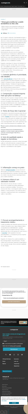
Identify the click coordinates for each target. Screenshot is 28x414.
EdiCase (5, 33)
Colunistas (16, 363)
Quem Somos (5, 384)
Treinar (7, 116)
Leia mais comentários (14, 301)
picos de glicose (8, 79)
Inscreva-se (14, 349)
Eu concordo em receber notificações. (13, 343)
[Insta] (18, 355)
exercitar (4, 233)
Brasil (13, 6)
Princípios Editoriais (6, 394)
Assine (21, 322)
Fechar (14, 403)
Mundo (16, 6)
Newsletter (16, 366)
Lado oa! (24, 6)
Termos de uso (5, 389)
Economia (20, 6)
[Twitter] (6, 355)
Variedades (3, 19)
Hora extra (4, 386)
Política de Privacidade (15, 346)
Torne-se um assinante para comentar (13, 298)
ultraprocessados (10, 169)
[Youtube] (10, 355)
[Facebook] (22, 355)
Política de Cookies (6, 391)
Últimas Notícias (7, 6)
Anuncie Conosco (7, 371)
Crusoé (1, 6)
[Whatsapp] (14, 355)
